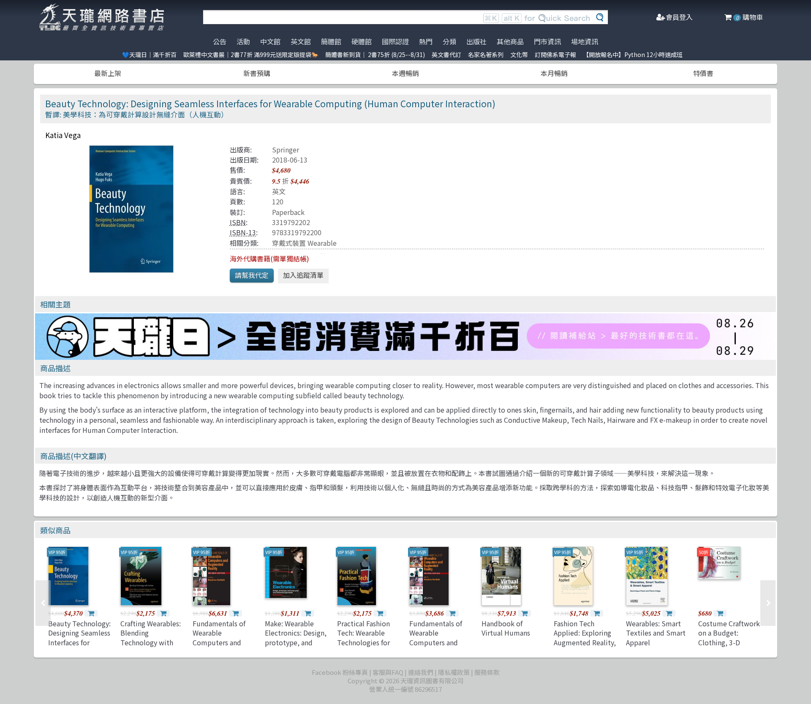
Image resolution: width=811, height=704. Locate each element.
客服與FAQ (388, 672)
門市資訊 (547, 41)
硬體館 (361, 41)
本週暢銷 (405, 73)
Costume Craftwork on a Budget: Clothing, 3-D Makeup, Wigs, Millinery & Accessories (729, 647)
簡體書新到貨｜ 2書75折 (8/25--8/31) (375, 54)
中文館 (270, 41)
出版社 (476, 41)
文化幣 (519, 54)
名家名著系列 (485, 54)
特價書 (703, 73)
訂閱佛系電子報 (555, 54)
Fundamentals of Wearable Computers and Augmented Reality (439, 637)
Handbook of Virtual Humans (506, 628)
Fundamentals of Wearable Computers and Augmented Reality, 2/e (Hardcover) (224, 642)
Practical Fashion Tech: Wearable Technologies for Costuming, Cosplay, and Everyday (363, 647)
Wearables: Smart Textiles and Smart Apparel (656, 632)
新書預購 (256, 73)
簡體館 (331, 41)
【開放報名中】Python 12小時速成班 (633, 54)
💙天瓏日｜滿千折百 (149, 54)
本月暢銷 (554, 73)
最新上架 (107, 73)
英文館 (301, 41)
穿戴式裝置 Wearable (304, 243)
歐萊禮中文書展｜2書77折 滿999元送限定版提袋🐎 (250, 54)
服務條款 (487, 672)
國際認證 (395, 41)
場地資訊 (584, 41)
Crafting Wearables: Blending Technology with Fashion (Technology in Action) (150, 647)
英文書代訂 (446, 54)
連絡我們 (420, 672)
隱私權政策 (454, 672)
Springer (285, 149)
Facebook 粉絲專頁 (340, 672)
